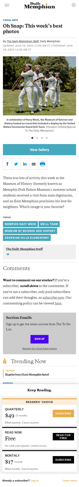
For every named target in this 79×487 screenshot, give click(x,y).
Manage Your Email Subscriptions (39, 348)
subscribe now (53, 297)
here (58, 303)
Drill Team (49, 224)
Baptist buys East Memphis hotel (27, 374)
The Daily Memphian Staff (23, 41)
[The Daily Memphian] (39, 6)
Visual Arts (10, 20)
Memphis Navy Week (20, 224)
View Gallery (39, 150)
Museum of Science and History (30, 230)
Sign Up (39, 338)
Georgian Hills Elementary (27, 237)
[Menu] (7, 6)
